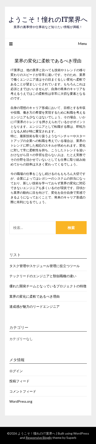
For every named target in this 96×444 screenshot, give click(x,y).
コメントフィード (22, 391)
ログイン (16, 371)
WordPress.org (20, 401)
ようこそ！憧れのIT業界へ (48, 19)
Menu (82, 43)
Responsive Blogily (39, 438)
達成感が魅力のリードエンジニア (34, 306)
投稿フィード (19, 381)
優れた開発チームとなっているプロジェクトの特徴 (47, 286)
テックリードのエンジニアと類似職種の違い (42, 276)
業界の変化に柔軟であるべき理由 (34, 296)
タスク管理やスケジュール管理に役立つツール (44, 266)
